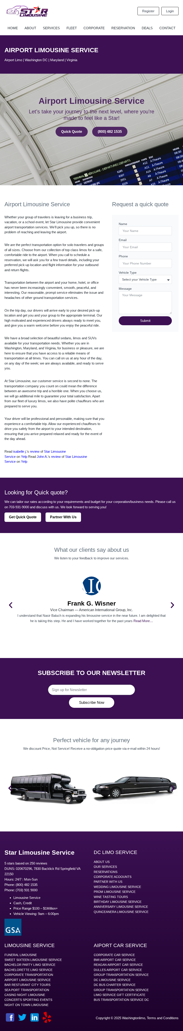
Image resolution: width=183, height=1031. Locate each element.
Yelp (24, 456)
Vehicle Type (128, 272)
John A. (42, 456)
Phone (123, 256)
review (35, 451)
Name (123, 224)
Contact (167, 28)
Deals (147, 28)
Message (125, 288)
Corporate (94, 28)
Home (13, 28)
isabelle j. (20, 451)
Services (51, 28)
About (30, 28)
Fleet (72, 28)
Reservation (123, 28)
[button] (11, 605)
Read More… (143, 621)
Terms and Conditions (163, 1018)
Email (123, 240)
